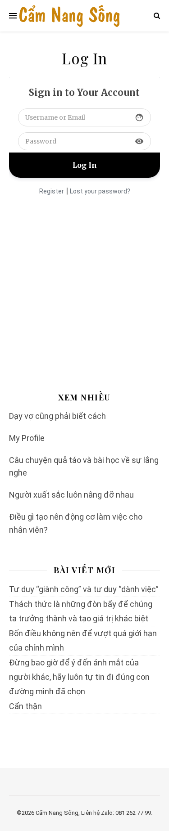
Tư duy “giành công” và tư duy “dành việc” (84, 589)
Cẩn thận (25, 706)
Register (51, 191)
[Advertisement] (84, 288)
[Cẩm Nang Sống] (69, 15)
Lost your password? (100, 191)
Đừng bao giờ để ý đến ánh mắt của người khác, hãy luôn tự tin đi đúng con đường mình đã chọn (79, 677)
